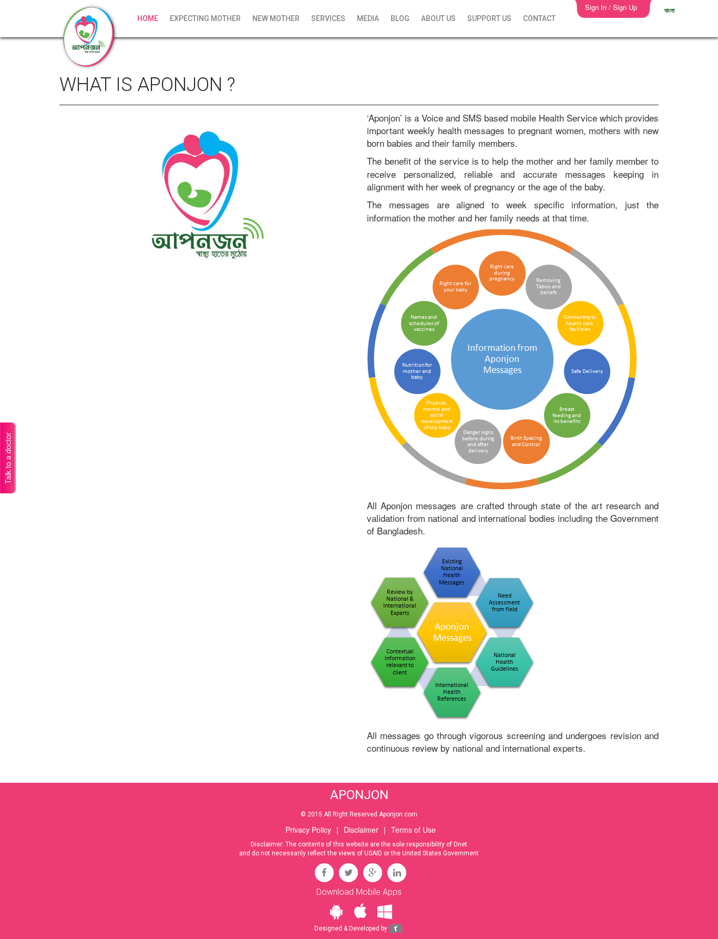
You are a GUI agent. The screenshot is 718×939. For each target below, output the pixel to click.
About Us (438, 18)
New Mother (276, 18)
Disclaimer (361, 829)
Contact (539, 18)
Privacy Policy (308, 829)
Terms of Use (413, 829)
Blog (400, 18)
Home (147, 18)
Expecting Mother (205, 18)
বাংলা (669, 10)
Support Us (489, 18)
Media (368, 18)
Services (328, 18)
